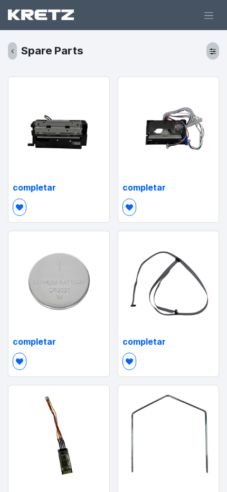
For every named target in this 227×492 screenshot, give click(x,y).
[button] (19, 207)
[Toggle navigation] (208, 15)
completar (34, 188)
